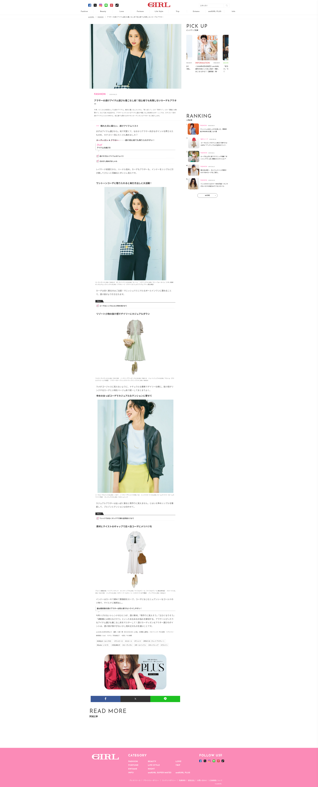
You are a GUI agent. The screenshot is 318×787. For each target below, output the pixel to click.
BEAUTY (152, 762)
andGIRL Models (232, 27)
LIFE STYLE (154, 765)
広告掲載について (215, 780)
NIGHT (151, 769)
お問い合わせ (202, 780)
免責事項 (182, 780)
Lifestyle (213, 22)
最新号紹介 (231, 13)
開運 (138, 13)
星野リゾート (176, 18)
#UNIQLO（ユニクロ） (104, 641)
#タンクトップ (153, 645)
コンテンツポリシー (169, 780)
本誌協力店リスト (232, 22)
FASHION (133, 762)
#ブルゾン (164, 645)
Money (157, 13)
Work (157, 18)
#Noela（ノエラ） (103, 645)
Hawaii (176, 13)
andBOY (194, 13)
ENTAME (132, 769)
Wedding (120, 13)
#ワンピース (119, 641)
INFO (131, 773)
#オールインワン (140, 645)
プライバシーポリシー (151, 780)
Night (120, 22)
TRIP (178, 765)
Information (213, 27)
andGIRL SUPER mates (232, 32)
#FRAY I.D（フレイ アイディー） (154, 641)
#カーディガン (127, 645)
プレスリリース (134, 780)
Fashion (213, 13)
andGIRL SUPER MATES (159, 773)
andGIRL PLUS (183, 773)
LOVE (178, 762)
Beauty (103, 11)
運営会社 (191, 780)
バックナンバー (232, 18)
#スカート (128, 641)
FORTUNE (133, 765)
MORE (207, 195)
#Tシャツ (138, 641)
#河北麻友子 (116, 645)
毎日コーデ (82, 13)
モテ (120, 18)
